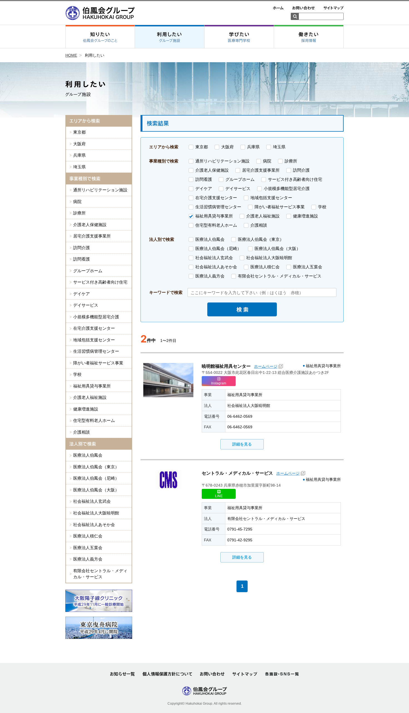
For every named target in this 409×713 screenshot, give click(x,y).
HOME (71, 55)
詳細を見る (242, 444)
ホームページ (265, 366)
